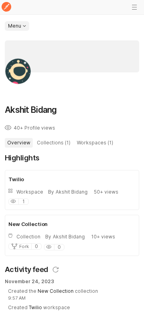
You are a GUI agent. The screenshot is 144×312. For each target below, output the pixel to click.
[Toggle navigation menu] (134, 7)
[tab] (19, 143)
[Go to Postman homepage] (6, 7)
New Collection (56, 291)
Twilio (35, 307)
